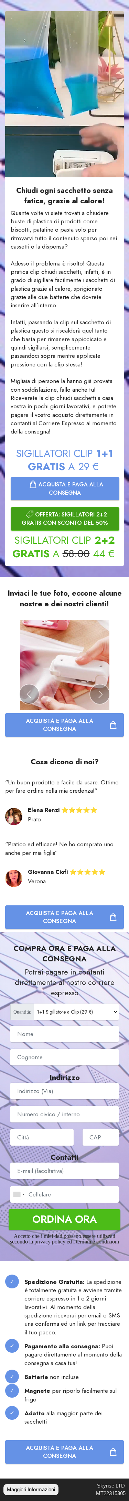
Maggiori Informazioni (31, 1489)
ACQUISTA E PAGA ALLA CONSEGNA (70, 488)
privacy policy (49, 1241)
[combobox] (18, 1194)
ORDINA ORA (64, 1219)
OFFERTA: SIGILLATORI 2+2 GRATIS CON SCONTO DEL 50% (65, 518)
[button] (29, 694)
